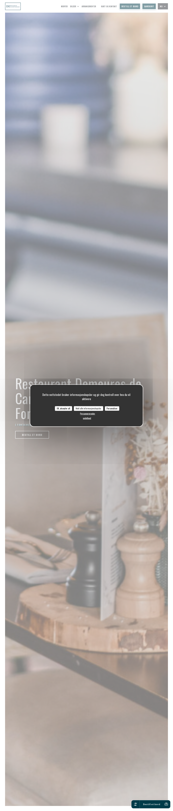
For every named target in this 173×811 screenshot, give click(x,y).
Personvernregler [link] (87, 413)
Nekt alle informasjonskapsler (88, 408)
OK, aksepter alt (63, 408)
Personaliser (112, 408)
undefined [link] (87, 418)
